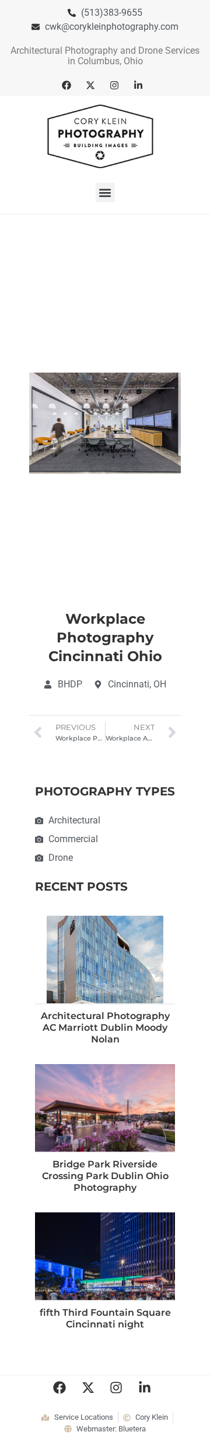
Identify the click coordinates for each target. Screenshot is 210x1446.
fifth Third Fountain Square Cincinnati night (105, 1318)
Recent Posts (81, 887)
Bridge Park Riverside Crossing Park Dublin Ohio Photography (105, 1176)
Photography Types (105, 791)
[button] (105, 192)
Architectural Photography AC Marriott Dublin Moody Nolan (105, 1027)
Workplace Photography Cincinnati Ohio (105, 637)
